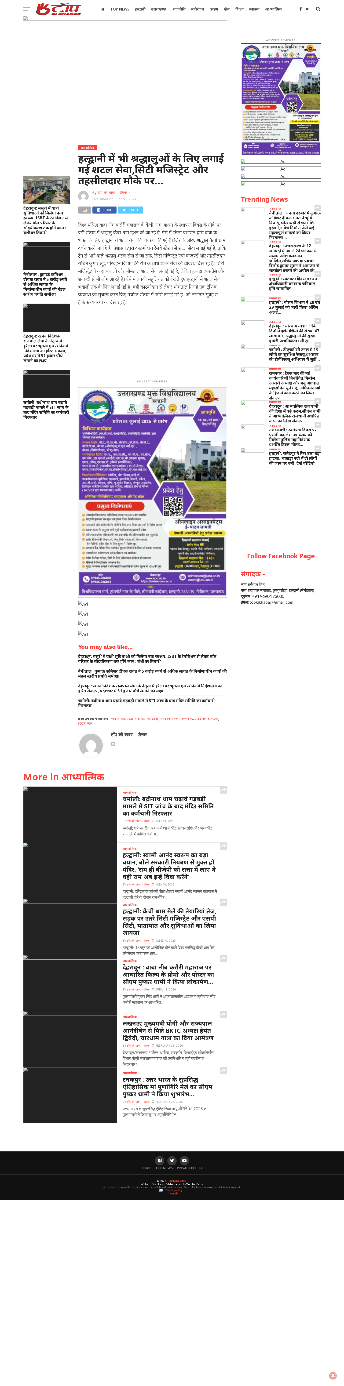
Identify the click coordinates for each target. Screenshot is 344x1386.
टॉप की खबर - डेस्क (112, 192)
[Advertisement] (152, 343)
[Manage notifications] (333, 1375)
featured (169, 719)
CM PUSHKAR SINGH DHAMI (134, 719)
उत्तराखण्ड (158, 9)
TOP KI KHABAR (177, 1181)
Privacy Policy (190, 1168)
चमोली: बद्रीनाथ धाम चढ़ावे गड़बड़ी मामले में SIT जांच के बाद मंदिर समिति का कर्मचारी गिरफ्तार (46, 410)
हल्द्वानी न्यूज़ (85, 723)
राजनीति (179, 9)
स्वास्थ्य (254, 9)
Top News (119, 9)
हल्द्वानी (140, 9)
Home (146, 1168)
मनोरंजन (197, 9)
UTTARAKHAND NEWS (199, 719)
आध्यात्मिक (273, 9)
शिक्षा (239, 9)
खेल (227, 9)
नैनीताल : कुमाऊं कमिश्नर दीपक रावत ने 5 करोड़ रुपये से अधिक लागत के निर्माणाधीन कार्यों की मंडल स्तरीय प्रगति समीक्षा (45, 284)
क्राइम (214, 9)
